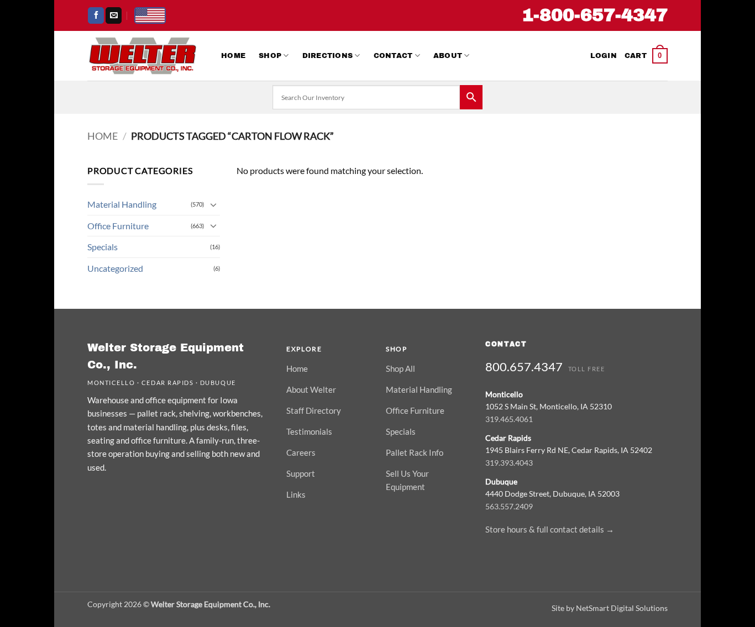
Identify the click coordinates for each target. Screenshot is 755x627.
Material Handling (121, 204)
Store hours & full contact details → (549, 529)
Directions (327, 56)
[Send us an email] (114, 15)
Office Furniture (118, 225)
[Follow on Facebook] (96, 15)
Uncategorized (115, 268)
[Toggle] (213, 204)
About (447, 56)
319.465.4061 (509, 419)
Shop (270, 56)
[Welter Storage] (142, 55)
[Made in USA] (150, 15)
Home (233, 56)
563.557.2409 (509, 506)
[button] (603, 56)
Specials (102, 246)
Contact (393, 56)
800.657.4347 (524, 366)
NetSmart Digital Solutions (622, 608)
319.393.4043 (509, 462)
